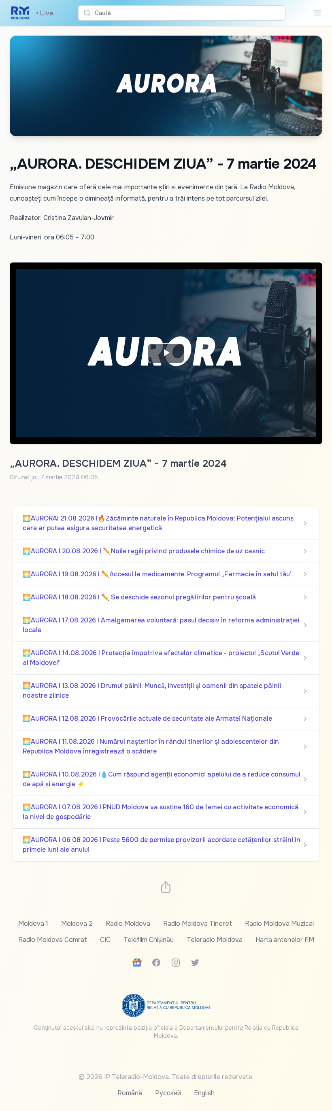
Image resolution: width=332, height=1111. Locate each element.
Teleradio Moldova (215, 939)
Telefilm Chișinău (148, 939)
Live (44, 13)
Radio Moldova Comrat (52, 939)
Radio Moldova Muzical (279, 923)
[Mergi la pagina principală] (20, 13)
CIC (105, 939)
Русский (168, 1093)
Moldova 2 (77, 923)
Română (129, 1093)
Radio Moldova (128, 923)
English (204, 1093)
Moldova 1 (33, 923)
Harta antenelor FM (284, 939)
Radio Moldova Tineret (197, 923)
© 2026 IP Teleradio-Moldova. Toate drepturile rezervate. (166, 1077)
